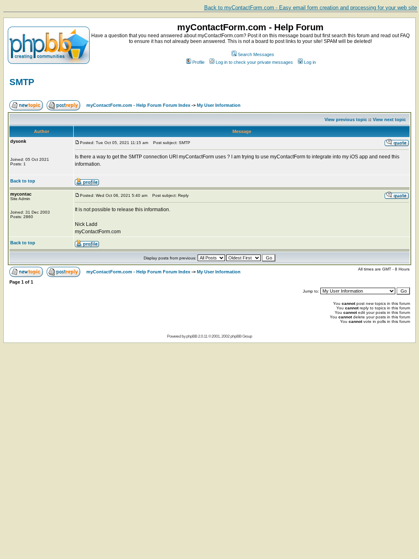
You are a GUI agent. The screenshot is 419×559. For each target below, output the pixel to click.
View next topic (389, 119)
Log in (310, 62)
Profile (198, 62)
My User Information (219, 105)
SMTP (21, 82)
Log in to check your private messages (254, 62)
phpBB (191, 336)
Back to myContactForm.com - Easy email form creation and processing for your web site (310, 8)
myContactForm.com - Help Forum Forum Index (138, 105)
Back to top (22, 180)
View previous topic (345, 119)
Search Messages (256, 54)
